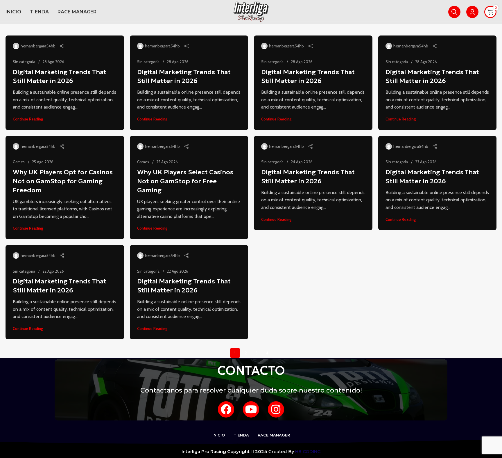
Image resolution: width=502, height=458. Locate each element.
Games (19, 161)
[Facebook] (226, 409)
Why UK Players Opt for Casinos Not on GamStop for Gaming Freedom (63, 181)
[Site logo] (251, 11)
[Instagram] (276, 409)
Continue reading (28, 119)
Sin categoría (24, 61)
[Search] (454, 12)
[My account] (472, 12)
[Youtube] (251, 409)
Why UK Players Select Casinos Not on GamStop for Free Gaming (185, 181)
